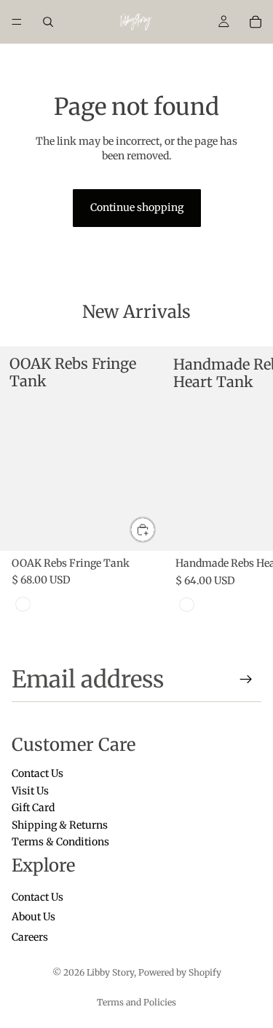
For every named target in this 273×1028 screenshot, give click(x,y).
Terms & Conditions (60, 841)
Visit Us (30, 790)
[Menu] (16, 22)
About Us (33, 916)
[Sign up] (246, 679)
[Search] (48, 22)
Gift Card (33, 807)
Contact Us (37, 773)
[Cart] (256, 22)
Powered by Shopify (179, 972)
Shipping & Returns (60, 824)
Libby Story (110, 972)
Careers (30, 936)
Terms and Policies (136, 1002)
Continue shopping (136, 207)
